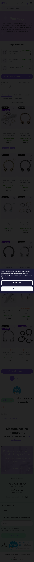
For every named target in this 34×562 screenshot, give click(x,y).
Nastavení (17, 283)
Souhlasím (17, 289)
